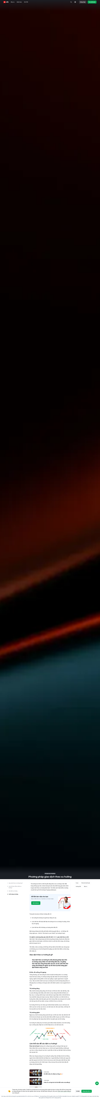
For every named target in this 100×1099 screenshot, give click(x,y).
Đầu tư (85, 886)
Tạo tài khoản (92, 2)
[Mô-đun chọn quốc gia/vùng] (75, 2)
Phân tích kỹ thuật (85, 883)
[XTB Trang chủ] (6, 2)
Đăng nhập (82, 2)
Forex (77, 883)
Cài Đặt (78, 1091)
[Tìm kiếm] (71, 2)
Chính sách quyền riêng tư (64, 1091)
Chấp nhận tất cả (87, 1091)
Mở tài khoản (36, 903)
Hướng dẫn (78, 886)
